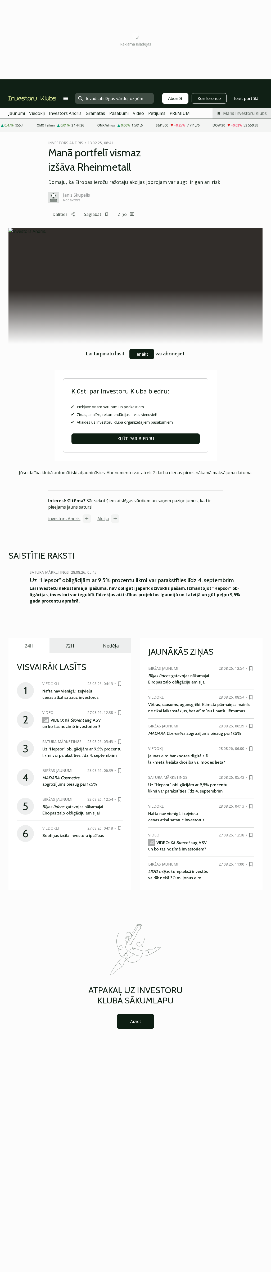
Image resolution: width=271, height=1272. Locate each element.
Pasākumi (119, 113)
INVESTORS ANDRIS (65, 142)
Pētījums (156, 113)
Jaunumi (16, 113)
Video (138, 113)
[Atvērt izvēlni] (65, 98)
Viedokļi (37, 113)
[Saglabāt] (119, 684)
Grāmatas (95, 113)
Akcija (103, 519)
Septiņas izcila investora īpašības (73, 835)
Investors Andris (65, 113)
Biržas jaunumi (57, 770)
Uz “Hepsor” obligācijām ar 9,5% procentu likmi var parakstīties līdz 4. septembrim (132, 580)
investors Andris (64, 519)
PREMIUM (180, 113)
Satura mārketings (49, 572)
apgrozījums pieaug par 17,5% (194, 733)
